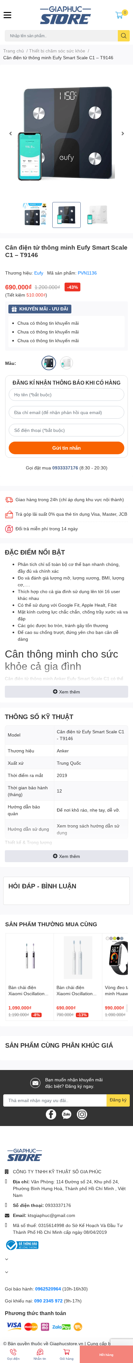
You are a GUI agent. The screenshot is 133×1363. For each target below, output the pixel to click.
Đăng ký (118, 1099)
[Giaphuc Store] (66, 15)
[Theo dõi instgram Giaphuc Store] (82, 1113)
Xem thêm (69, 691)
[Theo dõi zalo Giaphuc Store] (66, 1113)
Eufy (39, 273)
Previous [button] (10, 133)
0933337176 (65, 467)
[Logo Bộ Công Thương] (21, 1244)
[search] (124, 35)
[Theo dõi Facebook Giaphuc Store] (51, 1113)
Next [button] (123, 133)
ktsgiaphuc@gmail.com (51, 1215)
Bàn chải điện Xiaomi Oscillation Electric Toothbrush (76, 994)
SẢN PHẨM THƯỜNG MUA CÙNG (51, 924)
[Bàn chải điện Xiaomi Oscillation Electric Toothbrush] (77, 957)
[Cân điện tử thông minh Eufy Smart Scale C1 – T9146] (66, 133)
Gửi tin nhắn (66, 448)
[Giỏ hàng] (119, 15)
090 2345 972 (49, 1300)
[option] (66, 133)
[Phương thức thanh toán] (44, 1326)
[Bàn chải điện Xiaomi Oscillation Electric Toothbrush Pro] (29, 957)
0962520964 (48, 1288)
